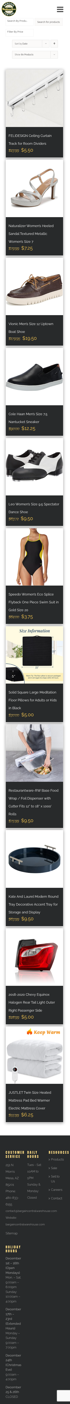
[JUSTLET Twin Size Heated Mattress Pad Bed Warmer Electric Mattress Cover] (34, 1055)
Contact (56, 1198)
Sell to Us (55, 1179)
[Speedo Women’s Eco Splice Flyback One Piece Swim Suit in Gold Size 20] (34, 557)
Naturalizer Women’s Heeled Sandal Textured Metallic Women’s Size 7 (31, 234)
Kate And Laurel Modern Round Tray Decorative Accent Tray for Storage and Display (33, 904)
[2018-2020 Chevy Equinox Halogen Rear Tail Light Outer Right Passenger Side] (34, 957)
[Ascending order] (54, 44)
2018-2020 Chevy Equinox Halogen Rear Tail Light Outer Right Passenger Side (32, 1002)
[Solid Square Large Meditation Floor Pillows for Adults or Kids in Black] (34, 655)
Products (57, 1159)
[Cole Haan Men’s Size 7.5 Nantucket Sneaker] (34, 376)
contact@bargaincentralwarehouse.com (31, 1211)
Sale (54, 1168)
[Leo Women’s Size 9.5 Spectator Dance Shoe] (34, 466)
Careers (56, 1190)
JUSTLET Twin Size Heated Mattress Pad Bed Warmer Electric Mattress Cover (30, 1100)
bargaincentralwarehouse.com (25, 1224)
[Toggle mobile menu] (60, 9)
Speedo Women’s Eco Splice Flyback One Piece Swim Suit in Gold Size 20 (34, 602)
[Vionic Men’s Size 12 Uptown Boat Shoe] (34, 286)
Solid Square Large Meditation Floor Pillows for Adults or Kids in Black (33, 700)
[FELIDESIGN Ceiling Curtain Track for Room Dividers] (34, 98)
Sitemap (12, 1233)
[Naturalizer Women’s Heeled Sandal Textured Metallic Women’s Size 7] (34, 188)
